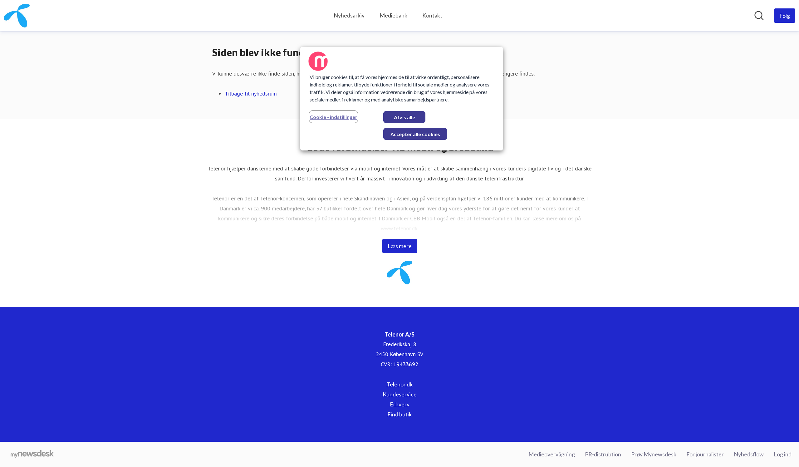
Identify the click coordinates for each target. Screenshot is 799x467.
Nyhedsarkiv (349, 15)
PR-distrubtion (603, 454)
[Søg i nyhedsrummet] (759, 16)
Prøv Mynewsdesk (653, 454)
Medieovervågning (551, 454)
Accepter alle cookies (415, 134)
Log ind (783, 454)
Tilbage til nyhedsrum (251, 93)
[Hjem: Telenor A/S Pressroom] (17, 15)
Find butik (399, 414)
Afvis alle (404, 117)
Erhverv (399, 404)
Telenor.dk (400, 384)
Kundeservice (400, 394)
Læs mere (400, 246)
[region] (401, 98)
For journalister (705, 454)
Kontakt (432, 15)
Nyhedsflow (749, 454)
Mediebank (393, 15)
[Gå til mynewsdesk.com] (32, 455)
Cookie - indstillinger (333, 117)
